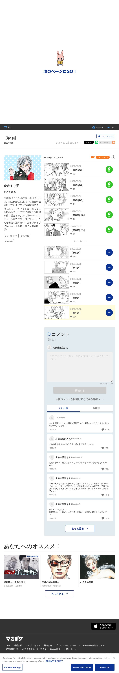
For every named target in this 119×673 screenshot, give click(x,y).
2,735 (107, 429)
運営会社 (18, 645)
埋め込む (106, 142)
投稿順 (96, 408)
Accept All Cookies (82, 667)
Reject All (104, 667)
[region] (59, 663)
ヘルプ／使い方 (33, 645)
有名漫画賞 (9, 241)
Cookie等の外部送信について (92, 645)
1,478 (107, 518)
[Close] (114, 658)
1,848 (107, 495)
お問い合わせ (70, 649)
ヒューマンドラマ (11, 236)
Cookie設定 (55, 649)
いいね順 (63, 408)
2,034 (107, 469)
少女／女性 (25, 236)
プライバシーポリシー (66, 645)
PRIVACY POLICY (54, 661)
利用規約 (48, 645)
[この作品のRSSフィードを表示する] (113, 142)
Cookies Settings (12, 667)
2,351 (107, 448)
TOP (8, 645)
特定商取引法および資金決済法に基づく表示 (26, 649)
